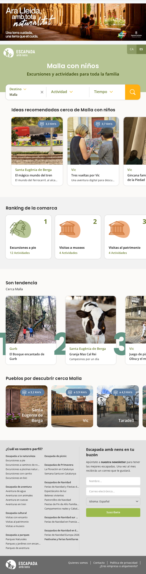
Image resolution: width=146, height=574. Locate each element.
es (141, 49)
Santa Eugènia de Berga (33, 170)
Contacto (99, 562)
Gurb (13, 349)
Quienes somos (78, 562)
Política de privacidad (123, 562)
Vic (73, 170)
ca (132, 49)
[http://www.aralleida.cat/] (73, 22)
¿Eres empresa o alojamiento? (119, 566)
